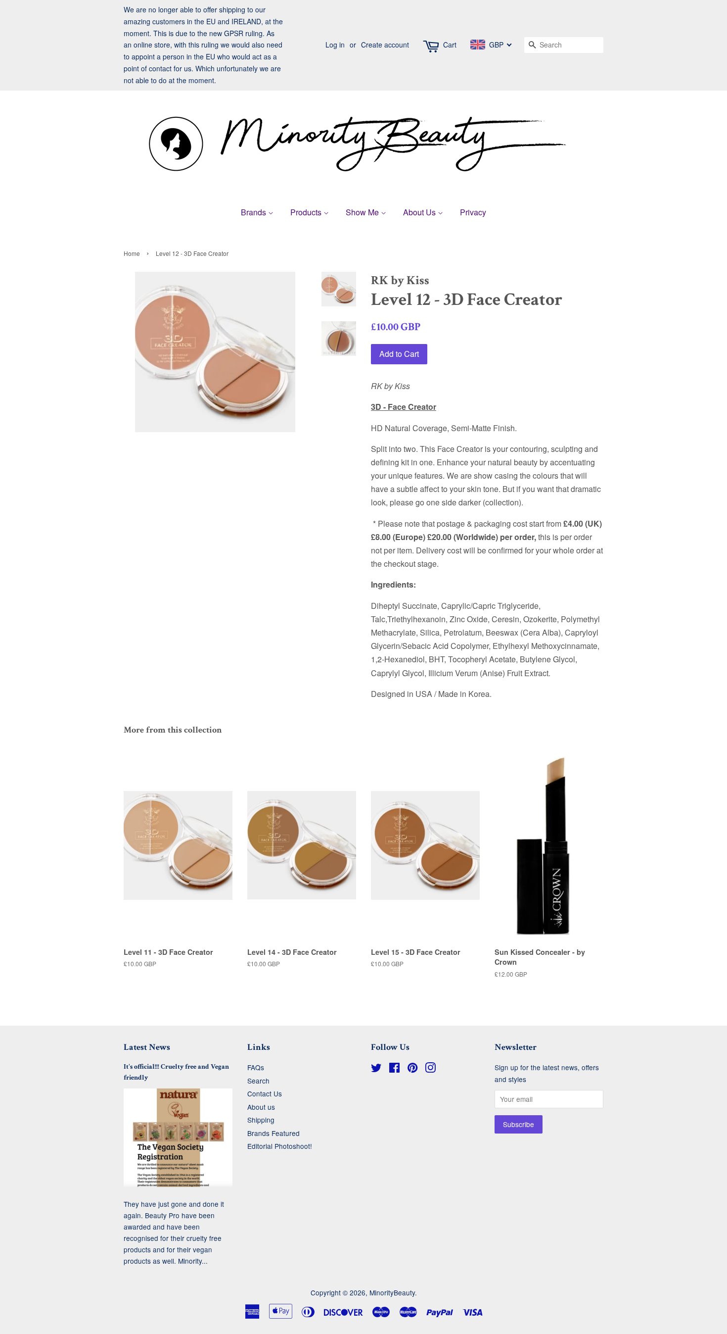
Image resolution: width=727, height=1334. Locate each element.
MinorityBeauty (392, 1292)
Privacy (473, 212)
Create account (385, 44)
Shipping (260, 1120)
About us (261, 1107)
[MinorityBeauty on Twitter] (376, 1069)
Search (258, 1081)
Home (132, 253)
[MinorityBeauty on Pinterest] (412, 1069)
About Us (420, 212)
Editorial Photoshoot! (279, 1146)
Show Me (363, 212)
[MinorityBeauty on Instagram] (430, 1069)
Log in (335, 44)
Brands (254, 212)
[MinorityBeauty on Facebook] (394, 1069)
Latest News (147, 1047)
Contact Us (264, 1093)
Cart (449, 44)
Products (306, 212)
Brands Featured (273, 1133)
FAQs (255, 1067)
